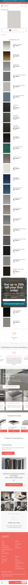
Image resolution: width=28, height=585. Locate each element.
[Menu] (2, 5)
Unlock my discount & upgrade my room (14, 303)
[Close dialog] (25, 278)
